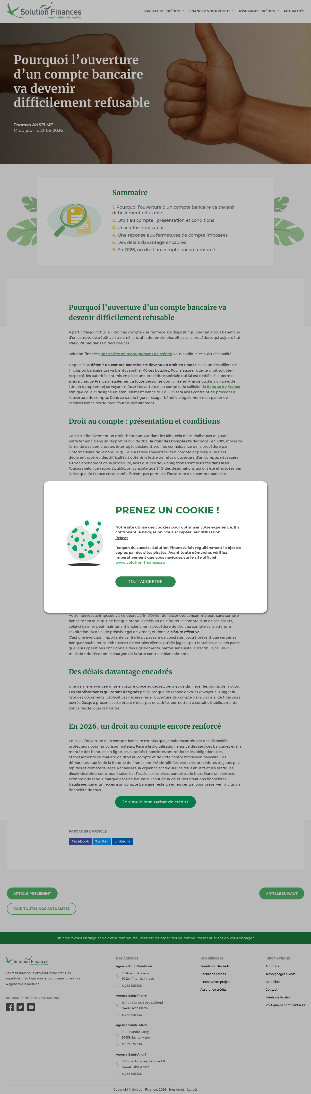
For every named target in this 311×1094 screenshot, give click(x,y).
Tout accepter (145, 582)
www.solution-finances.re (140, 562)
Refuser (121, 538)
